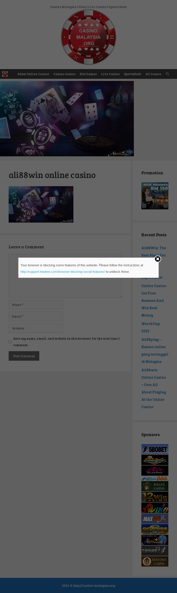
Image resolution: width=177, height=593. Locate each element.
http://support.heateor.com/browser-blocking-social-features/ (63, 271)
